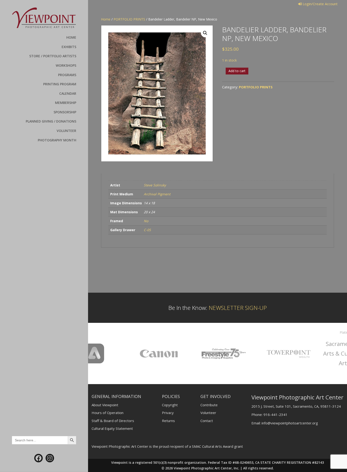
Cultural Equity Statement (112, 428)
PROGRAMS (67, 75)
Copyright (170, 404)
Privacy (168, 412)
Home (105, 19)
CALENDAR (67, 93)
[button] (205, 33)
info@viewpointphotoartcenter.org (290, 423)
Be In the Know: (217, 308)
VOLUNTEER (66, 130)
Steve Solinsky (155, 185)
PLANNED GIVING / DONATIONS (51, 121)
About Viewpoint (105, 404)
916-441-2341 (275, 414)
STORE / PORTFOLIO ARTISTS (52, 56)
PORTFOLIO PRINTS (129, 19)
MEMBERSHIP (65, 102)
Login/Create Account (320, 3)
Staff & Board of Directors (113, 420)
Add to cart (237, 71)
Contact (206, 420)
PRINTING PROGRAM (59, 84)
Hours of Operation (107, 412)
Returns (168, 420)
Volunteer (208, 412)
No (146, 221)
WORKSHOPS (66, 65)
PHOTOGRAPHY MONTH (57, 140)
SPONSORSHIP (65, 112)
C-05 (147, 230)
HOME (71, 37)
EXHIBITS (69, 47)
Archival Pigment (157, 194)
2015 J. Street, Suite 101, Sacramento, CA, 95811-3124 (296, 406)
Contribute (209, 404)
